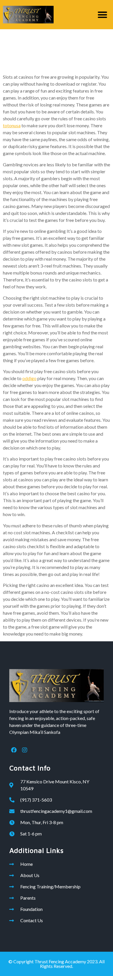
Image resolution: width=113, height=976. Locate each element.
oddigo (29, 378)
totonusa (12, 125)
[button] (102, 14)
